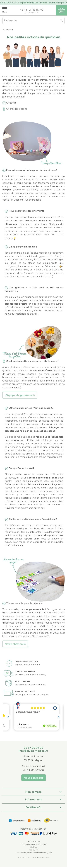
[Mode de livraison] (33, 819)
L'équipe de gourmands (20, 395)
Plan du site (33, 850)
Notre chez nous (15, 644)
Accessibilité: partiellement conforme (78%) (33, 852)
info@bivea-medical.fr (33, 750)
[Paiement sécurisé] (33, 833)
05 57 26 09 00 (33, 747)
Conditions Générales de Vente (33, 844)
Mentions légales (33, 841)
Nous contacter (33, 777)
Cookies (33, 847)
